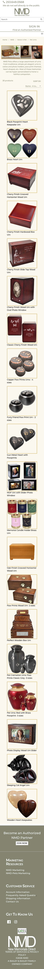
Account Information (18, 892)
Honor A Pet (22, 40)
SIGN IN (34, 26)
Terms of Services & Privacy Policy (22, 953)
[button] (33, 86)
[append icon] (41, 19)
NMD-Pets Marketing (18, 873)
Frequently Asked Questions (22, 895)
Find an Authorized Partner (27, 30)
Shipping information (18, 898)
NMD (12, 40)
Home (5, 40)
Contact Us (12, 901)
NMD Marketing (15, 870)
